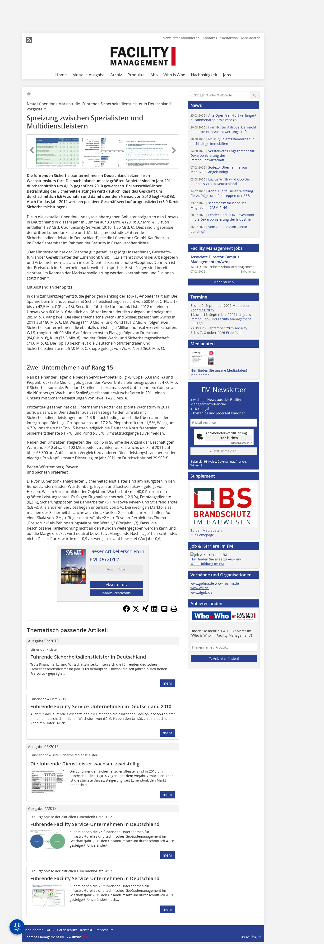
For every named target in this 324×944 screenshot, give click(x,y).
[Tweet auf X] (136, 611)
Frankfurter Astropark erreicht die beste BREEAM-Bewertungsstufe (223, 129)
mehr (167, 683)
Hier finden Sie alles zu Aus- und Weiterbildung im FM (216, 561)
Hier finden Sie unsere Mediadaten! (218, 370)
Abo (154, 74)
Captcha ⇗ (241, 443)
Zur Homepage (202, 535)
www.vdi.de (199, 588)
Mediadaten (250, 38)
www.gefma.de (202, 583)
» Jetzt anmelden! (223, 451)
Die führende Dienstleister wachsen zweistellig (84, 763)
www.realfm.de (227, 583)
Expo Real (233, 332)
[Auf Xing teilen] (145, 611)
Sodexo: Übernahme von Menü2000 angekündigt (218, 169)
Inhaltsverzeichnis (116, 593)
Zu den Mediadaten (206, 530)
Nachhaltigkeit (204, 74)
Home (61, 74)
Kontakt (86, 930)
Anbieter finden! (225, 658)
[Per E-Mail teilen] (164, 609)
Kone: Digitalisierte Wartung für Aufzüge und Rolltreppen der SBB (221, 193)
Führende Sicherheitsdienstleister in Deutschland (88, 657)
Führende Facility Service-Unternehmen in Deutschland (94, 824)
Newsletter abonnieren (181, 38)
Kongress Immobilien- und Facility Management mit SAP (220, 319)
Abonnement (116, 584)
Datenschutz (67, 930)
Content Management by (44, 937)
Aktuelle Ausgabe (89, 74)
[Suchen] (254, 95)
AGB (50, 930)
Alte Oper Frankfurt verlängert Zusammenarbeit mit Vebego (223, 117)
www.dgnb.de (201, 592)
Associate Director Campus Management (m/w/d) (214, 259)
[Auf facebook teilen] (126, 611)
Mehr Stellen (223, 282)
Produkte (136, 74)
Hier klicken (228, 438)
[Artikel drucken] (174, 609)
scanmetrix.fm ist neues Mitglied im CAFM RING (218, 205)
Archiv (116, 74)
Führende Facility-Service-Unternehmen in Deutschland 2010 (100, 706)
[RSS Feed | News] (29, 40)
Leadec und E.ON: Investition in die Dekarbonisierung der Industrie (222, 217)
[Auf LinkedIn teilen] (155, 611)
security (241, 328)
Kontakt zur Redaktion (220, 38)
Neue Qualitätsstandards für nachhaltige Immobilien (222, 141)
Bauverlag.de (251, 937)
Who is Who (174, 74)
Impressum (105, 930)
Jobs (227, 74)
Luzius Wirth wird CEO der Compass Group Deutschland (220, 181)
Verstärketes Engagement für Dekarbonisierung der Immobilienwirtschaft (222, 155)
